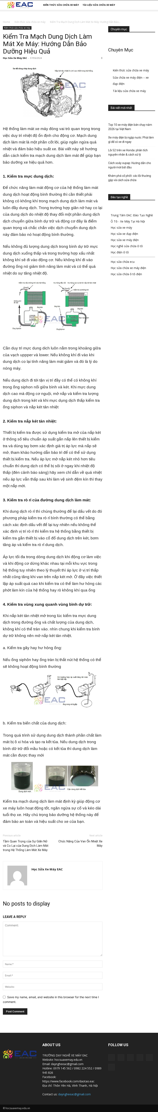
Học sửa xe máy (121, 227)
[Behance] (111, 1057)
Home (6, 22)
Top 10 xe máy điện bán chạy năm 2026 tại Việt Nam (130, 127)
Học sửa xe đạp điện (124, 234)
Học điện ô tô (120, 252)
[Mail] (130, 1057)
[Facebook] (121, 1057)
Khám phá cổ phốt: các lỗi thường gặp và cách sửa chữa (129, 178)
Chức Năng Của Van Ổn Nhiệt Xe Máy (80, 844)
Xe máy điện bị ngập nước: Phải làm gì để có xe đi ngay (131, 139)
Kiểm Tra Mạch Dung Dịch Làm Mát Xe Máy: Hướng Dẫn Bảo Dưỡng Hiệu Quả (47, 44)
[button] (150, 5)
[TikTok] (140, 1057)
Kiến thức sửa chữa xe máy (61, 4)
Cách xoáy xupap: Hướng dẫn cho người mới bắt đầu (129, 165)
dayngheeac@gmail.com (74, 1094)
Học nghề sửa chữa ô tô (127, 246)
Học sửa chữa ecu (123, 262)
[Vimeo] (149, 1057)
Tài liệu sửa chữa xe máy (98, 4)
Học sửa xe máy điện (125, 240)
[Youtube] (111, 1067)
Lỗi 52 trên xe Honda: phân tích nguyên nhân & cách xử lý (128, 152)
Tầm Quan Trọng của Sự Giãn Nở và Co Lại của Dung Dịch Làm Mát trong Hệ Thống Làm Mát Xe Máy (25, 846)
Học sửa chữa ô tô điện (126, 274)
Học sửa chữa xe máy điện (128, 268)
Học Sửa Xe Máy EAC (15, 57)
